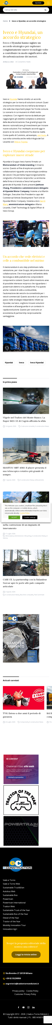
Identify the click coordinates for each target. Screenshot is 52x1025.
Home (5, 21)
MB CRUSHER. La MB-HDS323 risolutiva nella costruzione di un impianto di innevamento (24, 525)
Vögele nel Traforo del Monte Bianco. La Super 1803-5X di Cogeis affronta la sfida (24, 419)
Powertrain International (14, 902)
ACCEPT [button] (14, 517)
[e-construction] (6, 3)
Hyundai (13, 99)
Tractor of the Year (11, 921)
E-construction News (42, 426)
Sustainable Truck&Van (13, 887)
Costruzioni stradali (27, 426)
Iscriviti (38, 3)
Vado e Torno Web (11, 883)
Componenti (24, 722)
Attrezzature (9, 536)
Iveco (21, 362)
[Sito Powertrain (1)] (21, 831)
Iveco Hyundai (37, 362)
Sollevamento (39, 480)
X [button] (46, 505)
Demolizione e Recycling (23, 536)
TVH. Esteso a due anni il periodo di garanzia (22, 715)
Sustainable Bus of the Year (15, 914)
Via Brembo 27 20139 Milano (18, 973)
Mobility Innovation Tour (14, 925)
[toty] (21, 800)
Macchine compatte (26, 595)
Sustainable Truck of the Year (16, 910)
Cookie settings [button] (29, 517)
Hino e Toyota (20, 141)
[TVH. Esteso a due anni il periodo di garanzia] (23, 698)
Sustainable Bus (10, 895)
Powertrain (8, 899)
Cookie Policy (32, 991)
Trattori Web (9, 906)
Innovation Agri (10, 929)
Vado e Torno (9, 880)
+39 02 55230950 (13, 978)
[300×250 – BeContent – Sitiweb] (21, 769)
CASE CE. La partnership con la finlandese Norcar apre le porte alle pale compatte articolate (25, 583)
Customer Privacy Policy (25, 994)
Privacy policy (18, 991)
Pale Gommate (39, 595)
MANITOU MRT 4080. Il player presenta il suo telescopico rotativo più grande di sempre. (24, 471)
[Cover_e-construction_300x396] (26, 638)
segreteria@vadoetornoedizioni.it (22, 983)
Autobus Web (9, 891)
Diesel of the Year (11, 917)
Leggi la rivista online (26, 954)
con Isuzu (41, 135)
